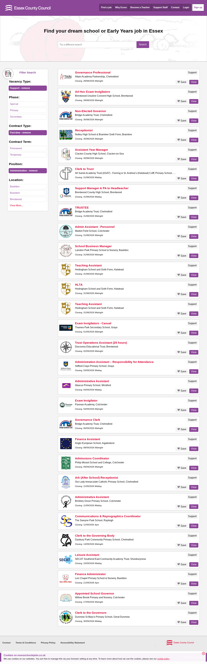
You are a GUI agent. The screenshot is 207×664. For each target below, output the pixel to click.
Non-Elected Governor (90, 111)
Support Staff (160, 7)
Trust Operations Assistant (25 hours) (101, 342)
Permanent (16, 148)
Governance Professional (92, 72)
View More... (16, 205)
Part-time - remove (20, 132)
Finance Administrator (90, 574)
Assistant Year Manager (91, 149)
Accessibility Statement (72, 642)
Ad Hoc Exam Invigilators (92, 91)
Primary (14, 110)
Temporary (15, 154)
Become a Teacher (140, 7)
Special (14, 104)
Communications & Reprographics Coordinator (108, 516)
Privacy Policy (48, 642)
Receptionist (84, 130)
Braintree (15, 193)
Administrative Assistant (92, 381)
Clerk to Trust (84, 169)
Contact (175, 7)
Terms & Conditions (26, 642)
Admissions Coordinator (92, 458)
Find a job (106, 7)
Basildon (15, 186)
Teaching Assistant (88, 265)
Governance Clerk (87, 419)
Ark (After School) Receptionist (96, 477)
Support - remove (20, 88)
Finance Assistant (87, 439)
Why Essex (121, 7)
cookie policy (163, 658)
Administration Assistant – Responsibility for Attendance (114, 362)
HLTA (79, 284)
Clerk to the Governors (91, 612)
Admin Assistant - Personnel (95, 226)
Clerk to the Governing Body (95, 535)
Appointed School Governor (94, 593)
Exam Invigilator (86, 400)
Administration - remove (24, 170)
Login (186, 7)
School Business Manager (93, 246)
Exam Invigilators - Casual (93, 323)
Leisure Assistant (87, 554)
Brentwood (16, 199)
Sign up (198, 7)
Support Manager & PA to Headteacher (102, 188)
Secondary (16, 116)
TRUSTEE (82, 207)
